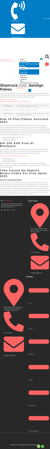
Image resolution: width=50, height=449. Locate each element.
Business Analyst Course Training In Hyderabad (29, 64)
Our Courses (23, 71)
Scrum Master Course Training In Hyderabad (28, 83)
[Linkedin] (49, 19)
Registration (23, 77)
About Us (23, 75)
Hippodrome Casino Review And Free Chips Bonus (14, 101)
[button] (47, 58)
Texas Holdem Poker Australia (8, 99)
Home (22, 59)
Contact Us (23, 79)
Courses (22, 68)
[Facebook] (44, 19)
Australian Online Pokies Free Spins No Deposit (13, 156)
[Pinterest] (14, 210)
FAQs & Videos (24, 72)
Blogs (22, 81)
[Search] (47, 64)
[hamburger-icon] (41, 59)
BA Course (23, 61)
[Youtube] (47, 19)
